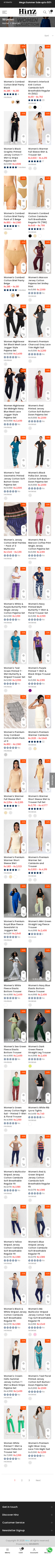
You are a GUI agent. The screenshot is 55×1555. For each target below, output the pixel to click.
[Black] (18, 102)
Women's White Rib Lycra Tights (38, 1109)
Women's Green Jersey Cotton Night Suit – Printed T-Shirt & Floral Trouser (15, 1112)
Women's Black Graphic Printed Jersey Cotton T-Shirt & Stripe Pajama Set (13, 154)
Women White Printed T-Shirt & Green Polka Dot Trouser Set (13, 1448)
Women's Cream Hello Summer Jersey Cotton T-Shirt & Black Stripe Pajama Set (14, 1382)
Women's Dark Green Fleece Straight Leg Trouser (39, 1049)
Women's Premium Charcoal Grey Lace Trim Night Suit (39, 344)
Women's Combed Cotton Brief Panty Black (14, 84)
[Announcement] (27, 2)
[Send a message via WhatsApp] (49, 1549)
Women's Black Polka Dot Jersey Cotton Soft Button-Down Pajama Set (39, 477)
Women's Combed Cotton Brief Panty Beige (14, 280)
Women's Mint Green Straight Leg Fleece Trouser (39, 924)
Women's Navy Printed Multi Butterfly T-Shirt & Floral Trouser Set (38, 608)
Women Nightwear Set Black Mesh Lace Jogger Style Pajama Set (15, 346)
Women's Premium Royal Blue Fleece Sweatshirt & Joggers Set (14, 926)
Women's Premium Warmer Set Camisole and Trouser (38, 862)
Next (38, 1480)
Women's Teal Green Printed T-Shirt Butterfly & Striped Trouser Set (14, 672)
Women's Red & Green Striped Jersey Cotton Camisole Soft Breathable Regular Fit (39, 1179)
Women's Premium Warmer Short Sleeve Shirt (14, 860)
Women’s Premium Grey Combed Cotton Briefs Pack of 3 (14, 737)
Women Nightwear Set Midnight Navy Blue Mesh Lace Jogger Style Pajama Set (14, 411)
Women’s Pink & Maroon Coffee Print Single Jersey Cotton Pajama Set (39, 544)
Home (5, 23)
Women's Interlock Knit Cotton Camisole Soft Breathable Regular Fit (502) (39, 87)
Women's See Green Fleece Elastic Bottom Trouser (15, 1049)
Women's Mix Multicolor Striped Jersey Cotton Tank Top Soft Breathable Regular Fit (39, 1314)
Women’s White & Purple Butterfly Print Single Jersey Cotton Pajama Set (15, 608)
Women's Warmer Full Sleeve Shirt (14, 798)
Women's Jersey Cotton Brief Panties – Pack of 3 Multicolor (15, 544)
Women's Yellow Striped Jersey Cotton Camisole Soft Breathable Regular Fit (13, 1247)
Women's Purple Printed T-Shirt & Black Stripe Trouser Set (39, 672)
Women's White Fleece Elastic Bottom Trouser (13, 988)
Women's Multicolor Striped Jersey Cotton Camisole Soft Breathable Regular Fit (15, 1177)
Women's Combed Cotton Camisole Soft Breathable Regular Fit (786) (38, 218)
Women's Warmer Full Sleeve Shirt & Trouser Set (38, 151)
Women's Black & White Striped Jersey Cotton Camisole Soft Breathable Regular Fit (15, 1314)
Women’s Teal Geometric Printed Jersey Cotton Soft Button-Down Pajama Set (14, 478)
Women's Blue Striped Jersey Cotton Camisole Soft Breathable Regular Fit (37, 1247)
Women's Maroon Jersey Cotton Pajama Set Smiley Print (38, 282)
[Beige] (13, 102)
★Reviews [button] (52, 780)
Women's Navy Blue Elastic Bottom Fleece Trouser (39, 988)
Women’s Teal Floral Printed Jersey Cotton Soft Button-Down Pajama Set (39, 1380)
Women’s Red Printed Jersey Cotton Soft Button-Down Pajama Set (39, 410)
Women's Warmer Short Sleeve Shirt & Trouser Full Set (39, 799)
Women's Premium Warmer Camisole (38, 734)
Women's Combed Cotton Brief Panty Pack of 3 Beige (14, 216)
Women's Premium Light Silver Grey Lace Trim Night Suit (39, 1446)
